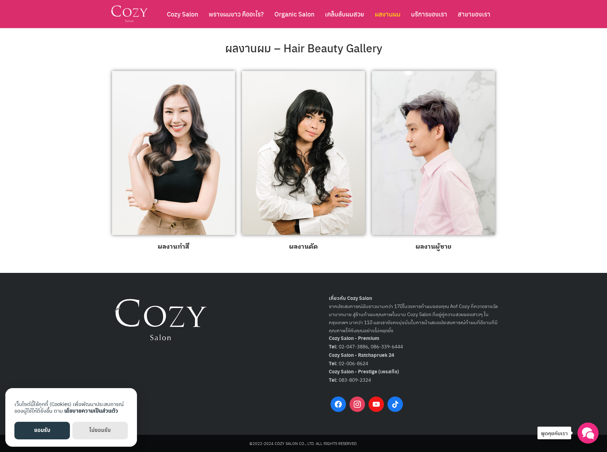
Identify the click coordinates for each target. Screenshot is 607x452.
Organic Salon (294, 13)
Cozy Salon (182, 13)
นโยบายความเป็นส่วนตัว (91, 411)
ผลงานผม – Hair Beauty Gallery (303, 48)
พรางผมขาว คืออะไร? (236, 13)
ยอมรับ (42, 430)
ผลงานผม (387, 13)
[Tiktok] (395, 404)
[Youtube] (376, 404)
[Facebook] (338, 404)
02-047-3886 (353, 346)
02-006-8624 (353, 363)
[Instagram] (357, 404)
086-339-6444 (387, 346)
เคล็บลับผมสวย (344, 13)
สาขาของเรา (474, 13)
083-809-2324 (355, 379)
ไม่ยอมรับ (100, 430)
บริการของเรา (429, 13)
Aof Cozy (460, 305)
